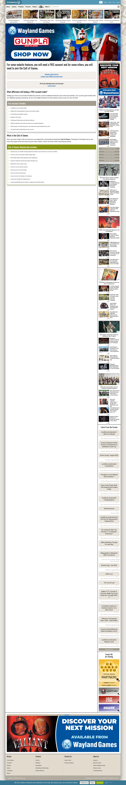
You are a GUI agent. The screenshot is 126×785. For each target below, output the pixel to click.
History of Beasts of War (99, 765)
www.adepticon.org (109, 691)
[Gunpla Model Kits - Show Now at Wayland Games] (63, 42)
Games (14, 6)
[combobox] (85, 6)
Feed (109, 2)
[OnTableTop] (13, 2)
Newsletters (39, 765)
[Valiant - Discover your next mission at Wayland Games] (109, 95)
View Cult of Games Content (109, 148)
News (8, 6)
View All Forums (109, 649)
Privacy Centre (97, 768)
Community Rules (97, 770)
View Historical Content (109, 157)
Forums (28, 6)
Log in (118, 2)
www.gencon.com (109, 699)
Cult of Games (10, 760)
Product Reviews (40, 770)
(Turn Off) (113, 62)
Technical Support (69, 763)
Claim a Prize (67, 760)
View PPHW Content (109, 160)
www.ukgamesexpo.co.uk (109, 670)
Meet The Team (97, 763)
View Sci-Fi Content (109, 151)
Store (105, 2)
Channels (9, 763)
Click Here (109, 682)
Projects (21, 6)
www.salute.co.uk (109, 708)
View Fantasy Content (109, 154)
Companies (10, 770)
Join (114, 2)
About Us (95, 760)
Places (35, 6)
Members (38, 763)
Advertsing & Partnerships (42, 768)
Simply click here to (51, 75)
